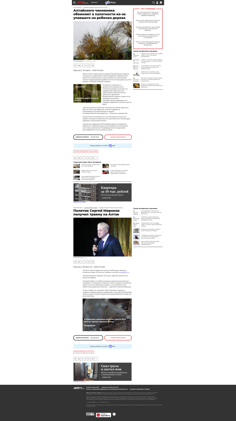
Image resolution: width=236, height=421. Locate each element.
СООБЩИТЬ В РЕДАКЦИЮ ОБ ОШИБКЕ (140, 389)
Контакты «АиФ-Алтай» (92, 387)
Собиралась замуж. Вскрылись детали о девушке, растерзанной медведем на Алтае (150, 218)
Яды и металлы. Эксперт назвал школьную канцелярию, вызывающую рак (150, 243)
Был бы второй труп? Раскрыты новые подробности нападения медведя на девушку (148, 14)
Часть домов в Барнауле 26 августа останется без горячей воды (148, 21)
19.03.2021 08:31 (77, 7)
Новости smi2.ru (79, 202)
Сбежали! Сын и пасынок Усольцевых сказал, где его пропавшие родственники (152, 55)
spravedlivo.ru (124, 272)
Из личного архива (90, 61)
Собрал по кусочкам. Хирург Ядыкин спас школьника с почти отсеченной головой (151, 61)
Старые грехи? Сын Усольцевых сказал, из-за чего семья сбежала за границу (151, 224)
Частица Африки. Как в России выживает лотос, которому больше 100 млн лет (151, 212)
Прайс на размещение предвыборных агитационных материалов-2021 (106, 389)
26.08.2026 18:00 (78, 207)
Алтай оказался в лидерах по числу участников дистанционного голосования (148, 36)
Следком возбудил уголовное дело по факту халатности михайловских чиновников (119, 172)
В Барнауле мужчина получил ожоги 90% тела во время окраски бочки (105, 320)
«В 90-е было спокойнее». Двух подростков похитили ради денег (150, 72)
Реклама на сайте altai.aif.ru (110, 387)
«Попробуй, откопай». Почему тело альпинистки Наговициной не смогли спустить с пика (151, 237)
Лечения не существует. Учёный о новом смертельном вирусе (150, 229)
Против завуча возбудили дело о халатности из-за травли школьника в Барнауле (90, 178)
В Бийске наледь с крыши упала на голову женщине (90, 165)
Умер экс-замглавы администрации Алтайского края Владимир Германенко (148, 43)
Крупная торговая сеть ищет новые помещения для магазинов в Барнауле (148, 28)
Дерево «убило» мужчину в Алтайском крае (89, 171)
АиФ (85, 257)
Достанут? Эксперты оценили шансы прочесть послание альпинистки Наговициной (151, 79)
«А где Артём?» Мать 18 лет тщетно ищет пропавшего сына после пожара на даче (151, 67)
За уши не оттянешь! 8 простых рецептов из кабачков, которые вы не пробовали (152, 85)
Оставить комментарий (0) (118, 137)
